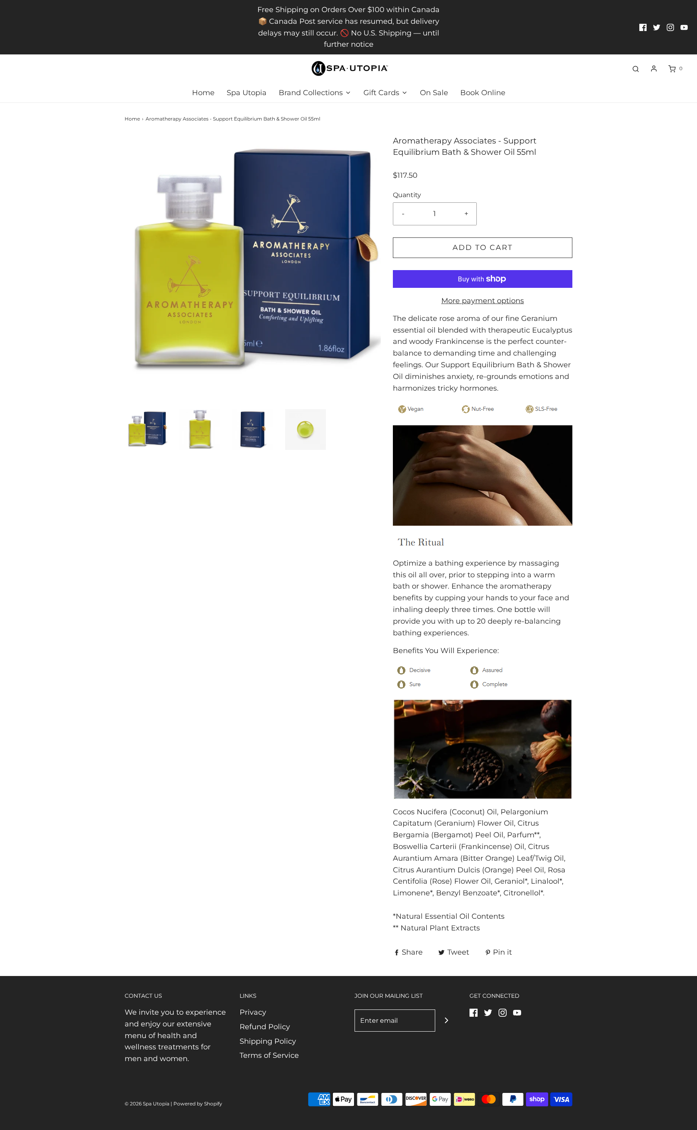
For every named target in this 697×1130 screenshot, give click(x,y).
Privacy (253, 1012)
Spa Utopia (247, 92)
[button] (147, 429)
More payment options (482, 300)
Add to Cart (483, 247)
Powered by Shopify (197, 1104)
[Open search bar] (635, 68)
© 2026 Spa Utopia (147, 1104)
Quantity (407, 195)
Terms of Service (269, 1055)
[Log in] (654, 68)
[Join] (446, 1020)
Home (203, 92)
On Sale (434, 92)
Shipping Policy (268, 1041)
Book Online (482, 92)
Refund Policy (265, 1026)
